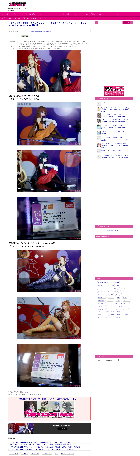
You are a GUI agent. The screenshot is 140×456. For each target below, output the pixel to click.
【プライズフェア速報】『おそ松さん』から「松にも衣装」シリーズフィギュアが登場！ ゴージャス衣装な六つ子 (42, 449)
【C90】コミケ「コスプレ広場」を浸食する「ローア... (115, 120)
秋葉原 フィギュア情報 (122, 314)
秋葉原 (112, 314)
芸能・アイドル (42, 18)
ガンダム (107, 288)
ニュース (103, 102)
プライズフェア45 (47, 453)
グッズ (121, 288)
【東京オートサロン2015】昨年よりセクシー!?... (113, 137)
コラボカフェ (101, 300)
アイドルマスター (102, 285)
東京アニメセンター (103, 314)
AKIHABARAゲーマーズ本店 (105, 282)
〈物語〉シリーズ (13, 453)
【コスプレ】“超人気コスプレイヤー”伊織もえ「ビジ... (115, 125)
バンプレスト (126, 300)
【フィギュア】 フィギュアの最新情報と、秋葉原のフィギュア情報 (27, 14)
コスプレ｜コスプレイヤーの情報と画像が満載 (13, 18)
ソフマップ (110, 300)
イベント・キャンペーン (78, 14)
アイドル (117, 282)
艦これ (99, 317)
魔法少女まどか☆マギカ (67, 453)
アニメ (124, 285)
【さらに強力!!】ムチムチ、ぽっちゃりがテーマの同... (115, 155)
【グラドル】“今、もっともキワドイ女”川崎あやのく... (115, 132)
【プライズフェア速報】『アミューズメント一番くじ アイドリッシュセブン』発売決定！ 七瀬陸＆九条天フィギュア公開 (44, 447)
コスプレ (124, 294)
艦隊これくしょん (108, 317)
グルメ (111, 294)
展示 (106, 312)
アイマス (112, 285)
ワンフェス (125, 309)
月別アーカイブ (101, 360)
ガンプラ (115, 288)
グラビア (123, 291)
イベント (100, 288)
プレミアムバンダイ (111, 306)
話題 (68, 14)
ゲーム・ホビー (61, 14)
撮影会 (112, 312)
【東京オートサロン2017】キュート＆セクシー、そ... (115, 114)
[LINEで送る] (24, 36)
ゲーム (117, 294)
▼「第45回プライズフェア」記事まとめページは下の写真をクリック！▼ (49, 399)
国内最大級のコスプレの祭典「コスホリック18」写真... (115, 108)
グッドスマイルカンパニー (104, 291)
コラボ (124, 297)
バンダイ (118, 300)
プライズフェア (35, 453)
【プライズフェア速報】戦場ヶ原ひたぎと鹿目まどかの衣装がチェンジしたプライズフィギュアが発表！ (39, 442)
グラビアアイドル (102, 294)
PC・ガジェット (119, 14)
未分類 (49, 31)
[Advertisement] (110, 55)
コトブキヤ (111, 297)
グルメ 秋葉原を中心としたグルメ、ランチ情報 (99, 14)
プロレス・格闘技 (31, 18)
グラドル (116, 291)
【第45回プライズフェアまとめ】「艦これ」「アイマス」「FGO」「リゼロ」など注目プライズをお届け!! (40, 444)
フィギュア (24, 453)
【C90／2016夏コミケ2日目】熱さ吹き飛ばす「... (114, 143)
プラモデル (100, 306)
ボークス (121, 306)
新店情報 (119, 312)
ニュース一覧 (4, 14)
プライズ (116, 303)
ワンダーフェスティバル (113, 309)
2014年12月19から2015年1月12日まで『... (112, 150)
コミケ (118, 297)
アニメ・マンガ (51, 14)
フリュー (108, 303)
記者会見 (118, 317)
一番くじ (100, 312)
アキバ (118, 285)
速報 (56, 453)
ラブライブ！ (101, 309)
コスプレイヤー (101, 297)
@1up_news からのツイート (114, 230)
